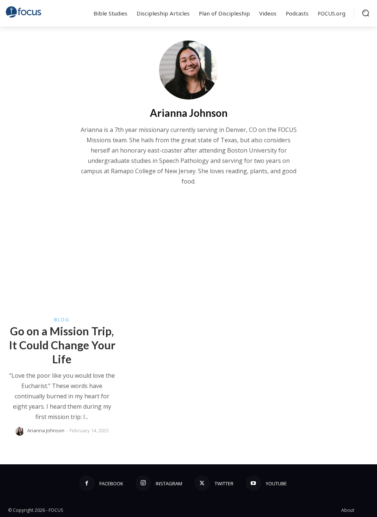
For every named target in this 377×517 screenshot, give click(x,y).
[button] (366, 13)
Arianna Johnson (45, 430)
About (347, 510)
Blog (62, 319)
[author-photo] (20, 431)
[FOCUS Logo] (24, 12)
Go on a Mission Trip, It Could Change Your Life (62, 345)
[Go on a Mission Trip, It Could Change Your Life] (61, 269)
